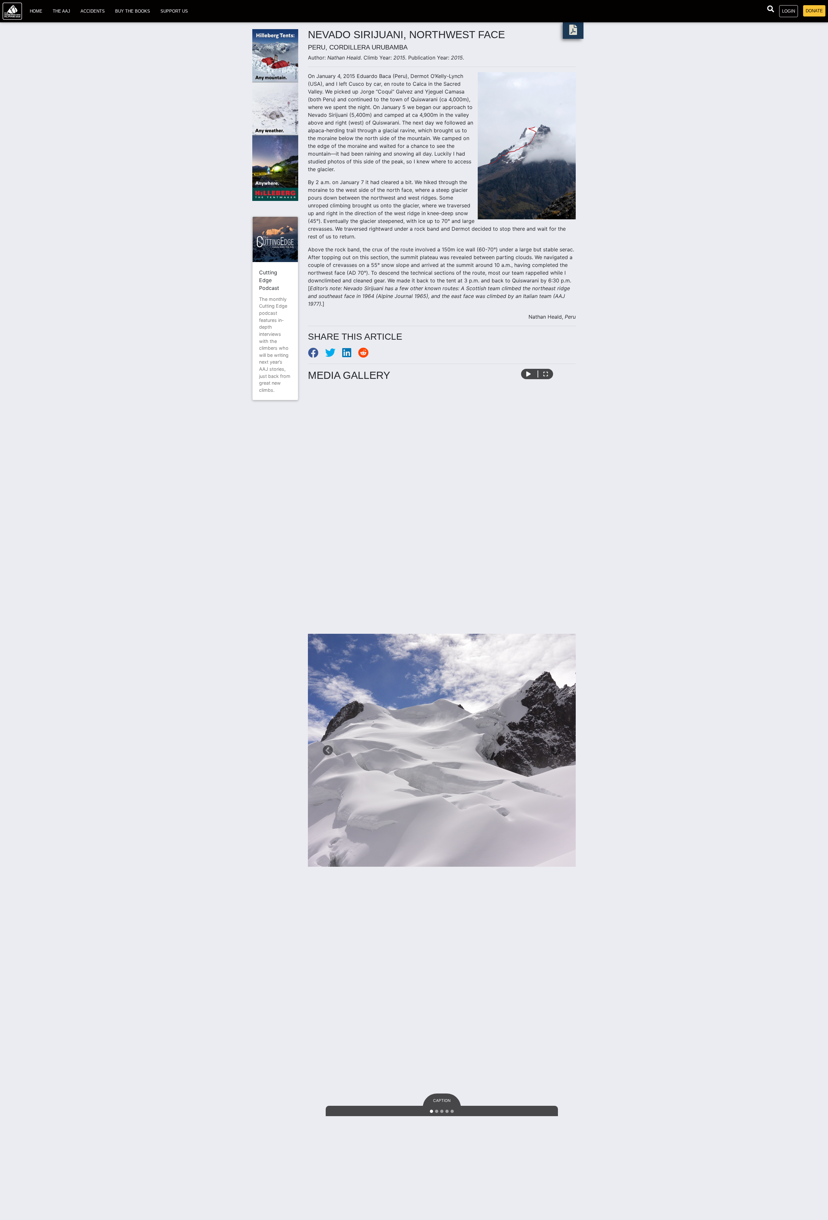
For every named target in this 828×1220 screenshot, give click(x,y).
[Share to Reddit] (366, 354)
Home (36, 11)
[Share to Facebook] (316, 354)
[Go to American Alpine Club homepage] (12, 11)
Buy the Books (132, 11)
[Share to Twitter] (333, 354)
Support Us (174, 11)
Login (788, 11)
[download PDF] (573, 31)
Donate (814, 10)
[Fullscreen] (545, 374)
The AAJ (61, 11)
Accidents (93, 11)
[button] (328, 750)
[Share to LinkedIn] (350, 354)
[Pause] (528, 374)
